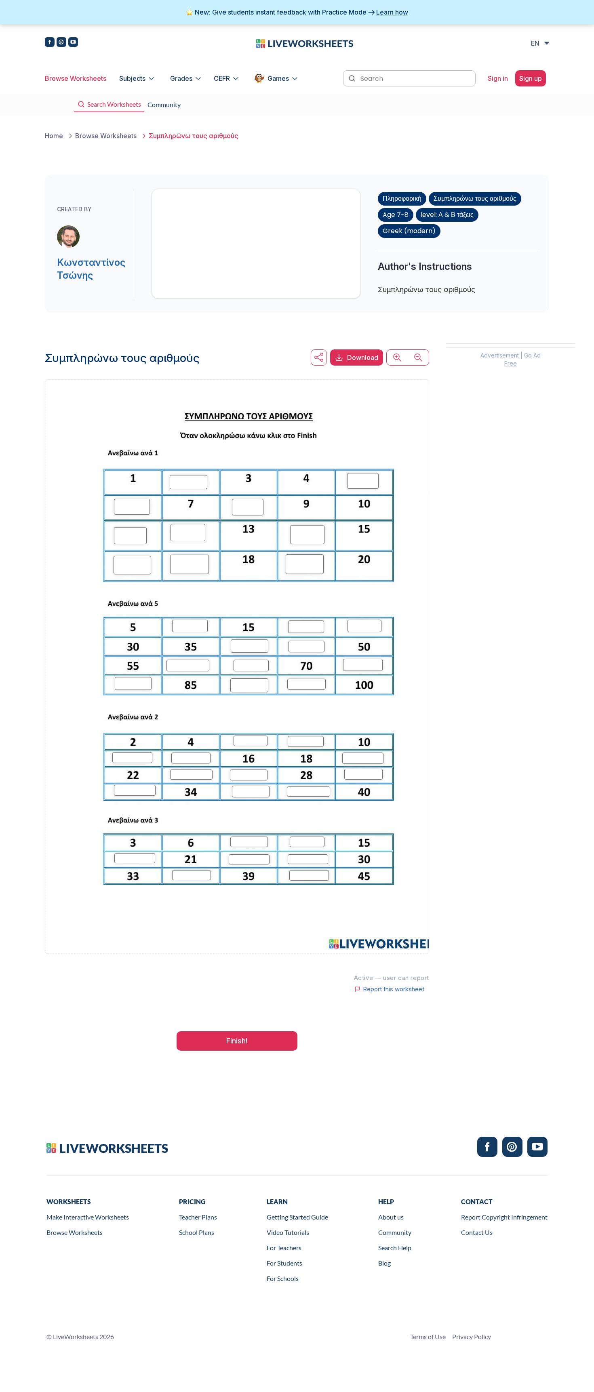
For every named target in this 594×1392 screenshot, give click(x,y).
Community (394, 1232)
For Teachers (284, 1247)
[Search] (352, 77)
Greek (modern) (409, 231)
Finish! (237, 1041)
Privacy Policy (471, 1336)
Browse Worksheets (75, 78)
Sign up (530, 78)
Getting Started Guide (297, 1217)
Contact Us (477, 1232)
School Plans (196, 1232)
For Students (284, 1263)
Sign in (498, 78)
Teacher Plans (198, 1217)
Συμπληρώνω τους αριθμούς (475, 198)
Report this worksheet (393, 989)
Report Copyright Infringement (504, 1217)
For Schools (283, 1278)
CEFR (222, 78)
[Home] (304, 43)
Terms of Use (428, 1336)
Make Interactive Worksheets (87, 1217)
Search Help (394, 1247)
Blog (384, 1263)
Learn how (392, 12)
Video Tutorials (288, 1232)
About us (391, 1217)
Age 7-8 (396, 214)
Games (278, 78)
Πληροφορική (402, 198)
